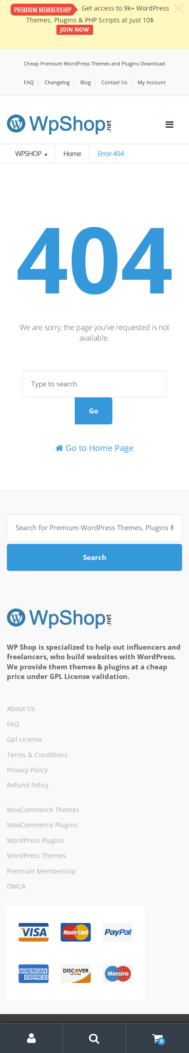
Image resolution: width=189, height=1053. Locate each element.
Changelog (57, 82)
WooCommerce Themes (43, 809)
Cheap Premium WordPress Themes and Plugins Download (94, 63)
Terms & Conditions (37, 754)
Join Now (74, 29)
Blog (85, 82)
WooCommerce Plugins (42, 824)
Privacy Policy (27, 769)
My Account (152, 82)
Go (93, 410)
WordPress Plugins (35, 840)
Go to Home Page (98, 447)
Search (94, 557)
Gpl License (24, 739)
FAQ (29, 82)
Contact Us (114, 82)
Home (72, 153)
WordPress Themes (36, 855)
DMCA (16, 886)
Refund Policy (28, 785)
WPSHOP (29, 153)
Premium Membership (41, 871)
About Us (21, 708)
